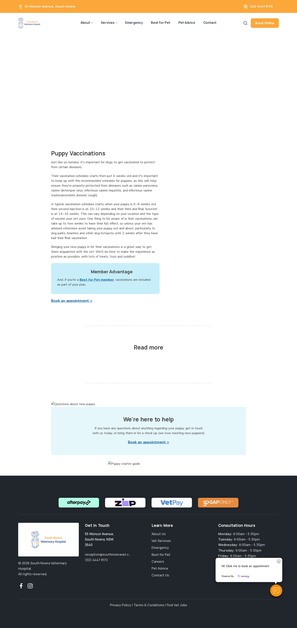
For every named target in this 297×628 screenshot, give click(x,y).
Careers (158, 561)
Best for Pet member (97, 280)
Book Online (264, 23)
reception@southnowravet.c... (108, 554)
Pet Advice (186, 22)
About (85, 22)
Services (108, 22)
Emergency (134, 22)
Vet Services (161, 541)
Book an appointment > (71, 300)
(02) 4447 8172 (261, 6)
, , (99, 539)
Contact (210, 22)
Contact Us (160, 575)
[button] (276, 590)
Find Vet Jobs (177, 605)
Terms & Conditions (149, 605)
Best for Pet (160, 22)
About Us (159, 534)
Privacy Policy (120, 605)
